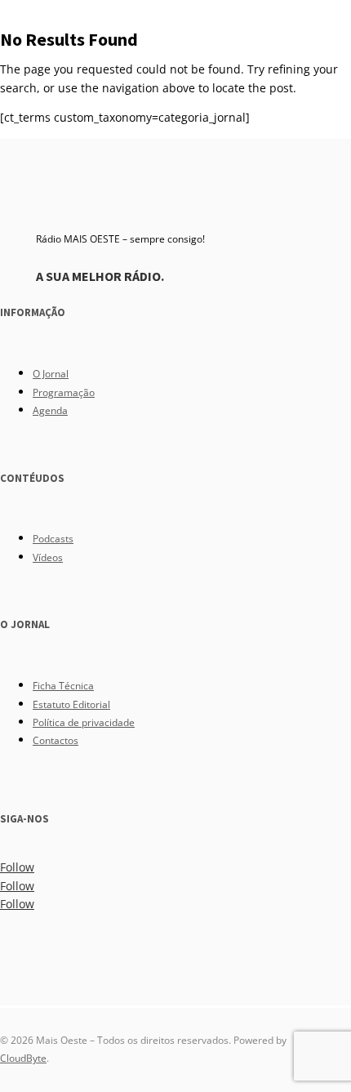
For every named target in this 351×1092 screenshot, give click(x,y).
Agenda (50, 410)
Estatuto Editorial (71, 704)
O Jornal (51, 374)
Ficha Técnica (63, 686)
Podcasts (53, 539)
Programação (64, 392)
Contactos (55, 740)
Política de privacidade (84, 722)
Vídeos (48, 557)
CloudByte (23, 1058)
